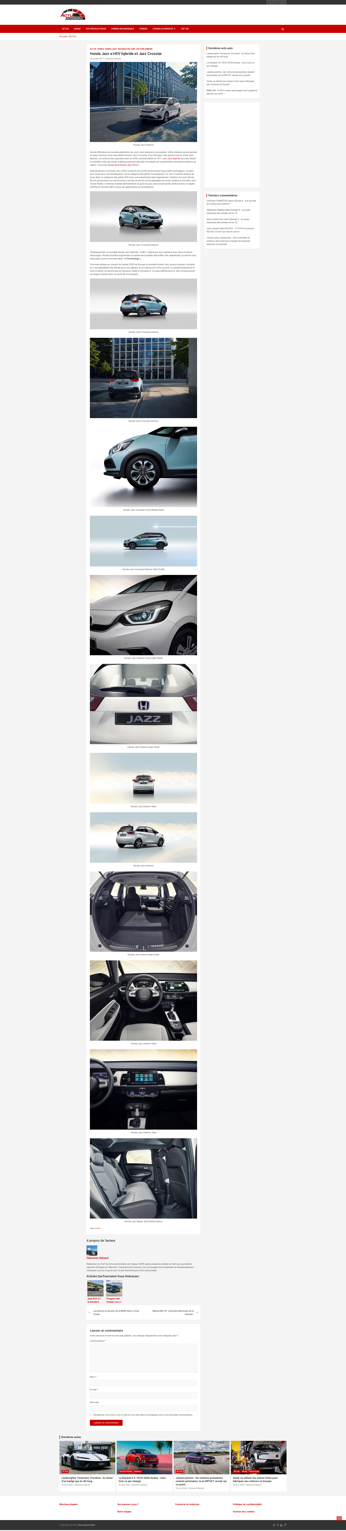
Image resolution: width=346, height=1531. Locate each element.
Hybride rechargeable (122, 29)
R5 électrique (125, 1471)
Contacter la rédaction (187, 1504)
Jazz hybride (173, 158)
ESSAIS (77, 29)
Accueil (63, 36)
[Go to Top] (339, 1519)
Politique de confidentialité (247, 1504)
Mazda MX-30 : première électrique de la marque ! (173, 1312)
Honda (100, 49)
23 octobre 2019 (97, 59)
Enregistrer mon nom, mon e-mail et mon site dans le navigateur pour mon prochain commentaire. (143, 1414)
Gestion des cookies (244, 1511)
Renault (138, 1471)
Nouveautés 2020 (126, 49)
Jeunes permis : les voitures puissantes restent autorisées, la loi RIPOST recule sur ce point (201, 1481)
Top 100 (184, 29)
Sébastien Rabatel (113, 59)
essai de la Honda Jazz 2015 (123, 165)
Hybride (143, 29)
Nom (93, 1377)
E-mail (94, 1389)
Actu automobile (86, 1525)
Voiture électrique (96, 29)
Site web (94, 1402)
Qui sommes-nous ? (128, 1504)
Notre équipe (124, 1511)
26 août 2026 (67, 1485)
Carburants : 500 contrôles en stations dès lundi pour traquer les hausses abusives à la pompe (228, 240)
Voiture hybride (144, 49)
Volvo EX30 (254, 1471)
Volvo (244, 1471)
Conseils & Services (163, 29)
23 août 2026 (238, 1485)
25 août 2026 (124, 1485)
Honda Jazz (111, 49)
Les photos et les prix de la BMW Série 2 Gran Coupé (116, 1312)
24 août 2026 (181, 1488)
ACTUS (65, 29)
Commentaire (97, 1340)
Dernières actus (71, 1437)
